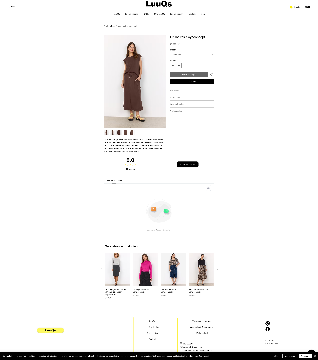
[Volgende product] (217, 269)
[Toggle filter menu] (208, 188)
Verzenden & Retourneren (201, 327)
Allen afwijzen (290, 356)
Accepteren (305, 356)
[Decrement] (172, 65)
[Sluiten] (315, 356)
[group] (159, 276)
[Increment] (179, 65)
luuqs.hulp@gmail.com (193, 347)
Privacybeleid (204, 356)
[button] (307, 7)
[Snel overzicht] (117, 269)
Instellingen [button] (276, 356)
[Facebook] (267, 329)
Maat (173, 49)
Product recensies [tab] (114, 181)
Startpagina (109, 26)
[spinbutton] (176, 65)
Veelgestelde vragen (201, 321)
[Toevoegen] (211, 74)
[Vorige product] (101, 269)
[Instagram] (267, 323)
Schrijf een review (188, 164)
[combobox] (192, 54)
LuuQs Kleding (152, 327)
